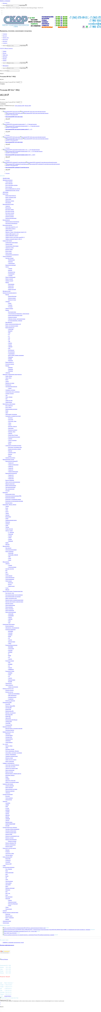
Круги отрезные (8, 187)
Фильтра (7, 919)
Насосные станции (9, 603)
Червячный (10, 541)
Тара (6, 395)
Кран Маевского (8, 322)
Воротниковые (11, 284)
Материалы (7, 889)
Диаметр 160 (11, 476)
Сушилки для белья (9, 393)
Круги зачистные (9, 183)
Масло (6, 886)
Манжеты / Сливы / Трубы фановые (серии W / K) (15, 232)
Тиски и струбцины (12, 440)
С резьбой (10, 275)
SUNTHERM (11, 615)
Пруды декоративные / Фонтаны (12, 751)
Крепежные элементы (9, 775)
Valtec (9, 556)
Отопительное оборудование (9, 624)
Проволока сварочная (9, 791)
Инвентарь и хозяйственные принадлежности (12, 374)
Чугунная (7, 490)
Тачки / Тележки (8, 397)
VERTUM (10, 346)
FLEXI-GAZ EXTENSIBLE (14, 693)
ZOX (9, 348)
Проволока (7, 522)
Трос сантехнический (9, 488)
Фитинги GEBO (8, 834)
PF (8, 653)
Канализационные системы (8, 459)
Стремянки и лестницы (10, 390)
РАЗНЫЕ (10, 358)
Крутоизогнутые (11, 272)
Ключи (6, 410)
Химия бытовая (8, 402)
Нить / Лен (7, 893)
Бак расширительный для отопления (13, 596)
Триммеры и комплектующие (11, 756)
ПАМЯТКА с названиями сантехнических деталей (13, 942)
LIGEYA (7, 813)
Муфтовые (10, 367)
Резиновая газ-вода (12, 697)
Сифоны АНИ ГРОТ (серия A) (11, 235)
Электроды (7, 792)
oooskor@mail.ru (7, 996)
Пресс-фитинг (8, 548)
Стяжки (9, 537)
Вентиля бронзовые (12, 296)
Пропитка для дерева (9, 383)
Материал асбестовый (9, 888)
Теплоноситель (8, 683)
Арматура (7, 563)
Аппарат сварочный (9, 785)
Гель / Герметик (8, 869)
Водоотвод (7, 796)
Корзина (4, 58)
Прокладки (7, 898)
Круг (6, 570)
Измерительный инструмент (11, 409)
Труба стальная (8, 580)
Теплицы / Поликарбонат (10, 754)
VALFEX (10, 343)
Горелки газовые (8, 244)
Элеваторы (7, 372)
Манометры (7, 733)
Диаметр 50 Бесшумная (13, 471)
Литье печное (8, 199)
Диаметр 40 (10, 468)
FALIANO (10, 633)
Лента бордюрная (9, 881)
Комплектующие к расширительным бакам (14, 600)
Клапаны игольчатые (12, 317)
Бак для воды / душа (9, 593)
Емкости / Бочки (8, 745)
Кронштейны (8, 516)
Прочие (9, 303)
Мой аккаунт (5, 3)
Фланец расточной (12, 289)
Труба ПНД (7, 862)
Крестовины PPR (9, 714)
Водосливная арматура (7, 225)
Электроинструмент (7, 921)
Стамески (10, 438)
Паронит (10, 900)
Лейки (6, 747)
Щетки (9, 443)
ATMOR (7, 804)
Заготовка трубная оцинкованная (12, 829)
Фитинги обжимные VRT (10, 843)
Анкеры (7, 506)
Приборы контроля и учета (8, 731)
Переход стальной (9, 278)
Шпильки (7, 544)
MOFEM (7, 817)
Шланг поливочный (9, 761)
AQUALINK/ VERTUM (13, 554)
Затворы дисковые (9, 308)
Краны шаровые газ (9, 362)
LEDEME (7, 811)
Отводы (7, 266)
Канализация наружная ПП (11, 473)
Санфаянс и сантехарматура (8, 763)
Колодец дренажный (9, 480)
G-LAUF (7, 808)
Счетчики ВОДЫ (9, 735)
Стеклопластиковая (12, 567)
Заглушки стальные (9, 258)
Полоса (6, 574)
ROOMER (10, 664)
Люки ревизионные (9, 214)
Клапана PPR (8, 709)
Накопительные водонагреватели (12, 221)
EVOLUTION (11, 648)
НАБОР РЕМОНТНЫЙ (10, 823)
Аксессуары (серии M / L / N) (11, 226)
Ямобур (9, 456)
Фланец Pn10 (11, 285)
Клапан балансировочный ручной (15, 315)
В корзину (2, 83)
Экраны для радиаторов (13, 686)
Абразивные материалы (7, 180)
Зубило (9, 424)
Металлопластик (6, 546)
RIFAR (9, 636)
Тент (6, 398)
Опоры (6, 518)
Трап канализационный (10, 487)
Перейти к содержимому (5, 0)
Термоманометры (9, 738)
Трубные (10, 539)
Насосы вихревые (9, 607)
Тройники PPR (8, 721)
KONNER (10, 634)
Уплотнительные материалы (8, 867)
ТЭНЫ (4, 865)
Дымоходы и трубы (9, 247)
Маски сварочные (9, 787)
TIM (9, 341)
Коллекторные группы (10, 494)
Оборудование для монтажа (11, 414)
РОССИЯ (7, 825)
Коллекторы (5, 492)
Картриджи (7, 914)
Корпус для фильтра (9, 917)
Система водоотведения (8, 794)
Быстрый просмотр (42, 111)
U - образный (11, 532)
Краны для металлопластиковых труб (13, 324)
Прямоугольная (11, 586)
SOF (9, 338)
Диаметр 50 (10, 469)
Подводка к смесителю (10, 700)
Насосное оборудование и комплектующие (14, 601)
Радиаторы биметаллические (11, 645)
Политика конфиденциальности (7, 945)
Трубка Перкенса (9, 742)
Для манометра (11, 353)
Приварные (10, 357)
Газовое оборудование (7, 240)
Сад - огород (5, 744)
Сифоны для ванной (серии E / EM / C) (13, 239)
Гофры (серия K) (8, 230)
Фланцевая (10, 261)
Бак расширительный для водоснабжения (14, 594)
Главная (4, 51)
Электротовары (6, 922)
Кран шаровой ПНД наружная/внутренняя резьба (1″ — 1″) (18, 129)
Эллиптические (11, 263)
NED (9, 662)
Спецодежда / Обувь (9, 853)
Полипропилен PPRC (7, 702)
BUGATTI (10, 331)
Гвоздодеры (10, 419)
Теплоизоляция (8, 909)
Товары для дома (8, 400)
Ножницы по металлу (12, 430)
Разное (9, 560)
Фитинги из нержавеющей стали (12, 836)
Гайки (6, 509)
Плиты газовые (8, 252)
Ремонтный (10, 534)
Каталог (4, 53)
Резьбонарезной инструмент (14, 436)
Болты (6, 508)
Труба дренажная (9, 797)
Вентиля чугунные (12, 299)
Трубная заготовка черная (10, 832)
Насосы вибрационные (10, 605)
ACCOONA (7, 803)
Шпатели (10, 454)
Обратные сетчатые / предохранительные (16, 318)
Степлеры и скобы (12, 452)
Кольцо (6, 876)
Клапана (7, 310)
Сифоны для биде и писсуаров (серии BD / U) (15, 237)
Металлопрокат (6, 561)
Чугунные (10, 306)
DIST (9, 332)
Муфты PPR (7, 716)
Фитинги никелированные (11, 839)
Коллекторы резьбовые (10, 497)
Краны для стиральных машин (11, 325)
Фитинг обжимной (9, 551)
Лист (6, 572)
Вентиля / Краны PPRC (10, 705)
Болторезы (10, 417)
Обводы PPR (8, 718)
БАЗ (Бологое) (11, 350)
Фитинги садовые (9, 758)
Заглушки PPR (8, 707)
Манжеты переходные (9, 483)
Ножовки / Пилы (11, 431)
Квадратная (10, 582)
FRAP (6, 806)
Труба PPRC (8, 723)
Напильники (10, 428)
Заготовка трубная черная (10, 830)
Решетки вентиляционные (10, 218)
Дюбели (7, 513)
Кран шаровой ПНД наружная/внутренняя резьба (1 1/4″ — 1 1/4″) (20, 154)
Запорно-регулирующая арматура (9, 292)
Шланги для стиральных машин (12, 782)
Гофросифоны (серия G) (10, 228)
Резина (9, 905)
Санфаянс (7, 778)
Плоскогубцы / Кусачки (13, 435)
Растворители (8, 384)
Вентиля (7, 294)
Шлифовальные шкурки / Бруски (12, 190)
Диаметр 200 (11, 478)
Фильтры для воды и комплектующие (10, 912)
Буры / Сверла (8, 407)
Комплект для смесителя (10, 712)
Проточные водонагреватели (11, 223)
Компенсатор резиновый (10, 265)
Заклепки (7, 515)
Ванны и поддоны (9, 771)
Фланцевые (10, 360)
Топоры (9, 442)
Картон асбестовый (9, 872)
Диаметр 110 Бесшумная (13, 464)
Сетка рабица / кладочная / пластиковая (13, 752)
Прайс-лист (5, 54)
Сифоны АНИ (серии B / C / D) (11, 233)
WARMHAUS (11, 669)
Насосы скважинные (9, 610)
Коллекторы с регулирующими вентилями (14, 501)
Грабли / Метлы (8, 376)
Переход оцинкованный (10, 277)
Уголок (6, 587)
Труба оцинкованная (9, 579)
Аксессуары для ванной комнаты (12, 764)
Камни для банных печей (10, 197)
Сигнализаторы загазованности (12, 254)
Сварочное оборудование (8, 784)
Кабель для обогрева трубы (11, 598)
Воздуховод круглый (9, 211)
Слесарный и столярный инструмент (13, 416)
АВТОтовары (5, 192)
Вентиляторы (8, 207)
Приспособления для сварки (11, 789)
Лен (6, 877)
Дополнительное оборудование (11, 246)
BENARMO (10, 631)
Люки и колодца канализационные (12, 482)
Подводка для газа (9, 692)
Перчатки (7, 849)
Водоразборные (11, 351)
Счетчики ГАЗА (8, 737)
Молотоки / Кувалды (12, 426)
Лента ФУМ (7, 884)
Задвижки (7, 301)
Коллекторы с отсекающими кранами (13, 499)
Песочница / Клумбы (9, 749)
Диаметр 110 (10, 462)
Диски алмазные (8, 181)
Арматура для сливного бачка (11, 768)
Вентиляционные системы (8, 204)
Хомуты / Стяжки (9, 530)
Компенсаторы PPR (9, 711)
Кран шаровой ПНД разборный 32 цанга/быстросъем (17, 167)
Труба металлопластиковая (10, 549)
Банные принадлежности (10, 195)
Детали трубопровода (7, 256)
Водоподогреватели (9, 626)
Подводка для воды (9, 690)
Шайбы (7, 542)
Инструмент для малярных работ (15, 447)
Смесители (5, 801)
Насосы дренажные (9, 608)
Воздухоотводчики (12, 311)
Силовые (10, 535)
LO (9, 336)
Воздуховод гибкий (9, 209)
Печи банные (8, 202)
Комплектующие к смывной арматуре (13, 773)
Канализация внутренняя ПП (11, 461)
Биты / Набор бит (9, 405)
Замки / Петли (8, 377)
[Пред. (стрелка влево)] (0, 1011)
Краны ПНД (7, 114)
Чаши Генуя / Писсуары (10, 780)
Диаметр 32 (10, 466)
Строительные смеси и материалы (12, 391)
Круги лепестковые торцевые (11, 185)
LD (9, 334)
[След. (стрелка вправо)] (1, 1011)
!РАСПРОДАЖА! (6, 178)
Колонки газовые (9, 249)
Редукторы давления (9, 364)
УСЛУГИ (5, 910)
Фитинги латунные (9, 837)
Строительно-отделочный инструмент (13, 445)
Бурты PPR (7, 704)
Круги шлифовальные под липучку (12, 188)
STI (9, 339)
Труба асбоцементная (9, 577)
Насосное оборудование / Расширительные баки (13, 591)
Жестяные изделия (6, 291)
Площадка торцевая (9, 216)
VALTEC (10, 344)
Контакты (5, 56)
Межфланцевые (11, 259)
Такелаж (7, 527)
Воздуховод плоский (9, 213)
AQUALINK (10, 329)
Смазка (6, 907)
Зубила (9, 423)
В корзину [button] (8, 122)
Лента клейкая (8, 882)
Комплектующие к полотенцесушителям (13, 728)
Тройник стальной (9, 280)
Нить (6, 891)
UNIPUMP (7, 818)
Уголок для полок (9, 528)
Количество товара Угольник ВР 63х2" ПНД (9, 82)
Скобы (6, 525)
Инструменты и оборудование (9, 403)
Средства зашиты (9, 855)
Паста (6, 895)
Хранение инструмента (10, 457)
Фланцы (7, 282)
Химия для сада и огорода (10, 759)
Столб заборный (8, 575)
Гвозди (6, 511)
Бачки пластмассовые (9, 770)
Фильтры (7, 365)
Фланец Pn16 (11, 287)
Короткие (10, 270)
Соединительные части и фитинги (10, 827)
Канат (6, 870)
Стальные (10, 305)
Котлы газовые (8, 251)
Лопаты (7, 381)
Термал (9, 643)
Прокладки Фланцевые (13, 903)
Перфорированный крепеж (11, 520)
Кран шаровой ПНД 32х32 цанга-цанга (14, 116)
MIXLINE (7, 815)
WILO (9, 620)
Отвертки (10, 433)
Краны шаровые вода (9, 327)
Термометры (8, 740)
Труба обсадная (8, 799)
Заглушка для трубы (9, 568)
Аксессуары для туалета (10, 766)
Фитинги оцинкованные (10, 844)
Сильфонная (10, 699)
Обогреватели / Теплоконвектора (12, 627)
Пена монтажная (8, 896)
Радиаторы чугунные (9, 671)
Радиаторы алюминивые (10, 629)
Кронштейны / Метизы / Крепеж (9, 504)
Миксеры (10, 450)
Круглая (9, 584)
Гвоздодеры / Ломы (12, 421)
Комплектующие (8, 502)
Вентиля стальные (12, 298)
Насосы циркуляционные (10, 612)
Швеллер (7, 589)
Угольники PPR (8, 725)
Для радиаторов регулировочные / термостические (18, 313)
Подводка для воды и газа (8, 688)
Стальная (10, 565)
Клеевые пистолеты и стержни (14, 449)
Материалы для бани (9, 200)
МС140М (10, 681)
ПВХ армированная (12, 695)
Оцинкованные (11, 273)
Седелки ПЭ (8, 860)
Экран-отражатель (9, 685)
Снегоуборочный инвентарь (11, 386)
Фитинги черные (9, 846)
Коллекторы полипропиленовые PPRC (13, 495)
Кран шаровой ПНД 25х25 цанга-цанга (14, 142)
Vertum (9, 558)
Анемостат (7, 206)
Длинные (10, 268)
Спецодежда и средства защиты (9, 848)
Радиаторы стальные (9, 660)
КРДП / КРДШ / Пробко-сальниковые (16, 355)
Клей (6, 874)
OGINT (9, 674)
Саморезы (7, 523)
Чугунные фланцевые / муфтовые (15, 320)
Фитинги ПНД (28, 105)
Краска (6, 379)
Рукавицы (7, 851)
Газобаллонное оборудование (11, 242)
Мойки (6, 777)
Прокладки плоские (12, 902)
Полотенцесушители (7, 726)
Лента (6, 412)
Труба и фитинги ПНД (19, 105)
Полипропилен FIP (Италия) (11, 719)
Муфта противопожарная (10, 485)
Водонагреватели (6, 219)
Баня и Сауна (5, 193)
